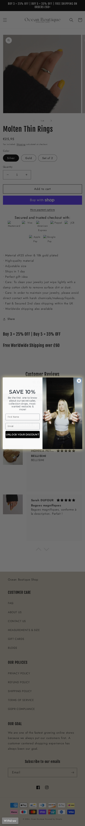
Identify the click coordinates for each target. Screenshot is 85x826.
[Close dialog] (79, 380)
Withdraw (10, 821)
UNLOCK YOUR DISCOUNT (22, 434)
